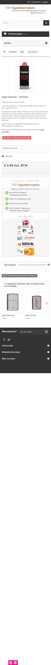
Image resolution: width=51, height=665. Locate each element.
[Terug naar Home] (4, 51)
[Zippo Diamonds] (12, 302)
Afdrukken (9, 156)
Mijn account (8, 358)
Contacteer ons (36, 2)
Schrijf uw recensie (10, 148)
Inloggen (45, 2)
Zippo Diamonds (8, 315)
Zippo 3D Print (30, 315)
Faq (29, 2)
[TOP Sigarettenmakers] (25, 10)
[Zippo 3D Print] (35, 302)
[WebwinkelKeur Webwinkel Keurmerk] (25, 189)
